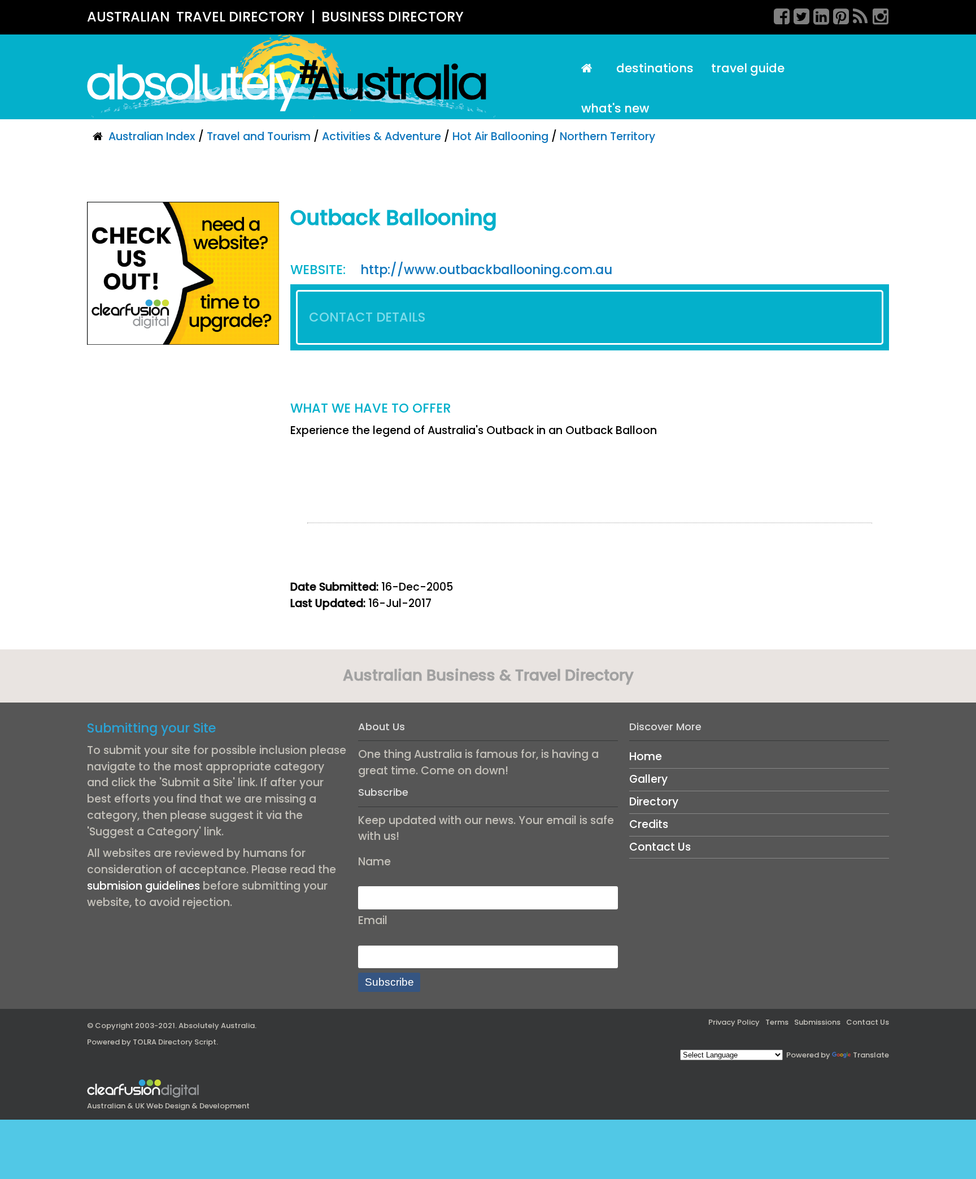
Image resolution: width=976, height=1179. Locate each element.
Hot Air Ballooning (500, 136)
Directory (653, 801)
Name (374, 861)
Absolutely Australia (216, 1025)
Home (645, 756)
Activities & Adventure (381, 136)
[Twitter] (797, 14)
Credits (648, 824)
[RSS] (857, 14)
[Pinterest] (837, 14)
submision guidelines (143, 886)
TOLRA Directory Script (174, 1042)
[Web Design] (183, 272)
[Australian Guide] (589, 69)
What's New (615, 108)
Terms (776, 1022)
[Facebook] (778, 14)
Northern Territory (607, 136)
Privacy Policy (734, 1022)
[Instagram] (876, 14)
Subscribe (389, 982)
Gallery (648, 779)
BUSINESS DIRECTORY (392, 16)
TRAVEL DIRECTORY (240, 16)
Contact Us (660, 847)
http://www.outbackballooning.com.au (486, 270)
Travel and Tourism (259, 136)
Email (372, 920)
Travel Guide (748, 68)
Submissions (817, 1022)
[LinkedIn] (817, 14)
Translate (871, 1055)
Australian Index (151, 136)
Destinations (655, 68)
